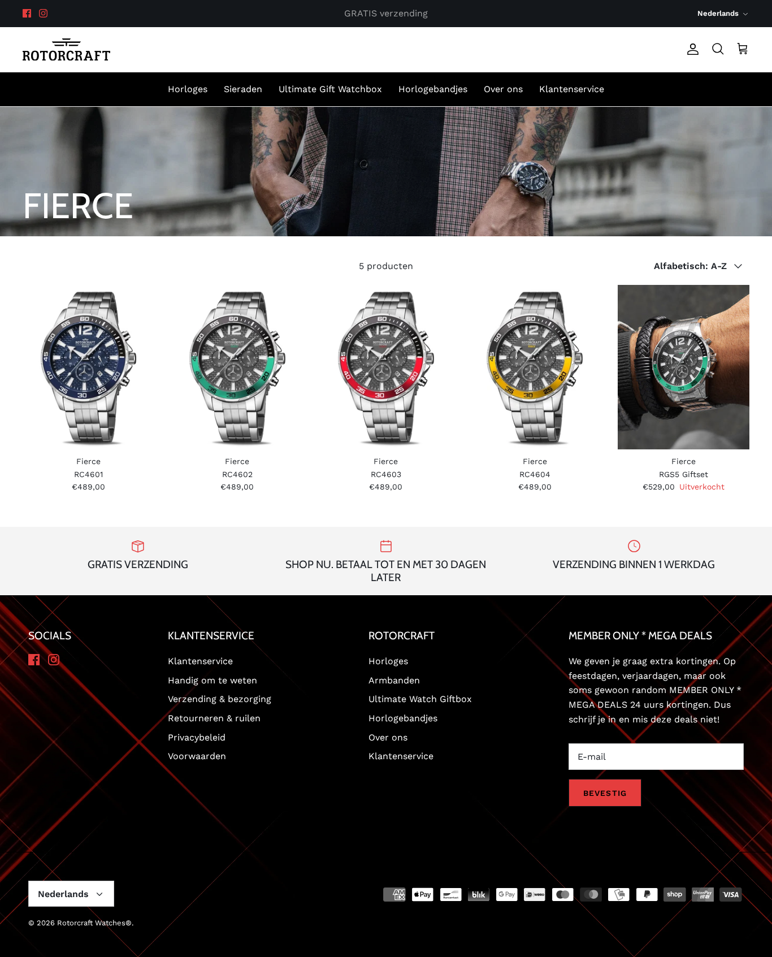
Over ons (503, 89)
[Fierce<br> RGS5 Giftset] (683, 367)
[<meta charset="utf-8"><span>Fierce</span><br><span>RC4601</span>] (88, 367)
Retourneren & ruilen (214, 718)
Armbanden (394, 680)
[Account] (691, 49)
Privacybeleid (196, 737)
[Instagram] (43, 13)
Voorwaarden (197, 756)
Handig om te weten (212, 680)
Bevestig (605, 793)
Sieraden (243, 89)
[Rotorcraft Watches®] (66, 49)
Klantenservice (571, 89)
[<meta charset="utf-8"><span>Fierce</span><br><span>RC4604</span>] (535, 367)
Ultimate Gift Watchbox (330, 89)
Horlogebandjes (432, 89)
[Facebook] (27, 13)
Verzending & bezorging (219, 699)
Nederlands (718, 13)
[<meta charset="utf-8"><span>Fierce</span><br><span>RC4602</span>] (237, 367)
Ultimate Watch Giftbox (420, 699)
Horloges (187, 89)
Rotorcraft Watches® (94, 923)
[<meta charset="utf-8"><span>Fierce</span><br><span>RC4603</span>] (386, 367)
